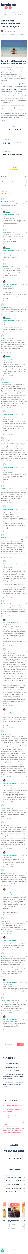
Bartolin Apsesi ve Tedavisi (13, 1067)
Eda (10, 857)
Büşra (11, 942)
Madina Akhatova (13, 1021)
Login (25, 176)
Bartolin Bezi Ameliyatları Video (15, 1181)
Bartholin (12, 218)
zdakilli (11, 714)
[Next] (15, 1232)
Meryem (11, 894)
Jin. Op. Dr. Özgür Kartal (10, 31)
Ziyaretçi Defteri (19, 1105)
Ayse (11, 567)
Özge (11, 254)
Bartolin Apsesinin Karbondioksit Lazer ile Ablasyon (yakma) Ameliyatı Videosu (13, 1084)
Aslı (10, 624)
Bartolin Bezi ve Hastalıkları (13, 1070)
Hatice (11, 286)
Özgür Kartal (12, 653)
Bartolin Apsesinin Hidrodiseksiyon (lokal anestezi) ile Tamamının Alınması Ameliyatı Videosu (13, 1076)
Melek (11, 984)
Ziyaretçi (12, 324)
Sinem (11, 362)
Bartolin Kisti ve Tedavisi (7, 34)
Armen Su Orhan (13, 417)
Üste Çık (15, 1249)
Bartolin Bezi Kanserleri (12, 1184)
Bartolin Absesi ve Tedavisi (13, 1177)
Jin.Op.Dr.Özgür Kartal (8, 1105)
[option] (14, 1215)
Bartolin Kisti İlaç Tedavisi (12, 154)
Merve (11, 512)
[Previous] (13, 1232)
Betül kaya (12, 470)
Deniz (11, 785)
